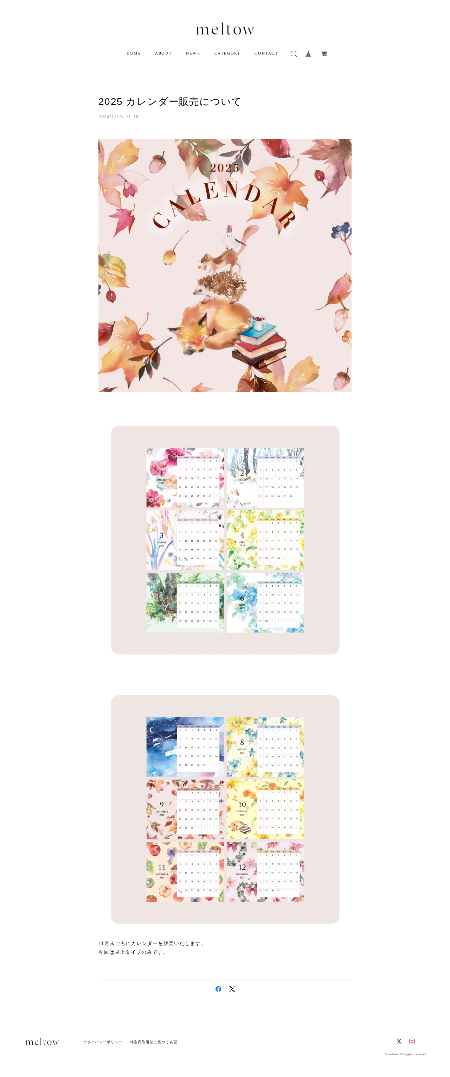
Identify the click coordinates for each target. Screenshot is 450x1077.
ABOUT (163, 53)
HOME (134, 53)
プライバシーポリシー (103, 1042)
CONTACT (266, 53)
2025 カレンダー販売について (170, 101)
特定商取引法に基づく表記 (154, 1042)
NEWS (193, 53)
